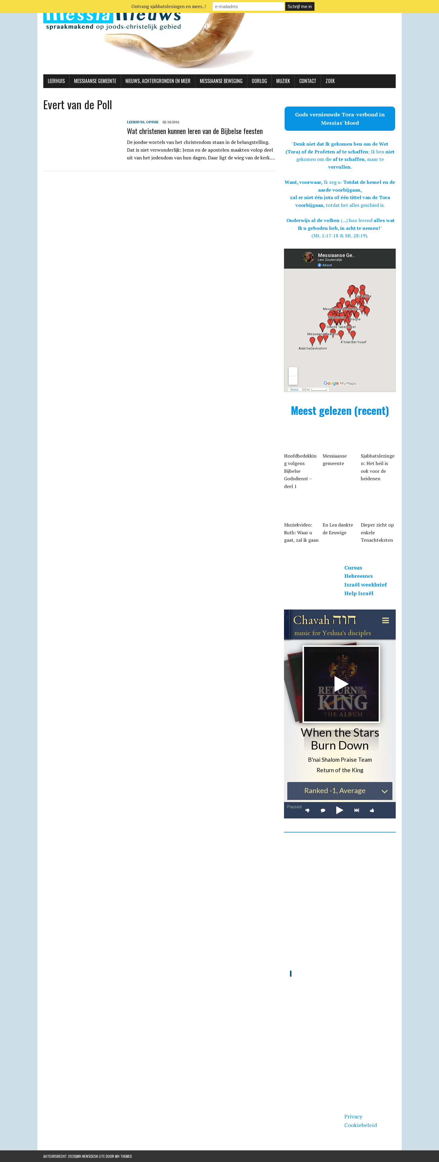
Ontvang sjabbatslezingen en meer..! (168, 6)
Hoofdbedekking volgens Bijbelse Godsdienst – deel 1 (300, 471)
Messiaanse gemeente (95, 80)
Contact (307, 80)
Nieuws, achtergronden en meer (158, 80)
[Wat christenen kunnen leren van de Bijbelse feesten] (82, 158)
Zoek (330, 80)
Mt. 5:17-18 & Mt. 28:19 (339, 235)
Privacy (353, 1116)
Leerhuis (56, 80)
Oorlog (259, 80)
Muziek (283, 80)
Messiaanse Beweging (221, 80)
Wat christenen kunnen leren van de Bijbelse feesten (195, 130)
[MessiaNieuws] (219, 37)
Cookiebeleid (360, 1125)
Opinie (152, 122)
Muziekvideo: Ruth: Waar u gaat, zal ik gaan (301, 532)
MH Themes (123, 1156)
